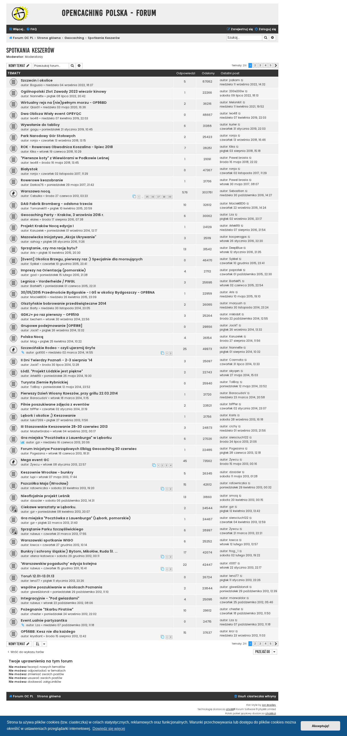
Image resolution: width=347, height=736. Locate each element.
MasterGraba (39, 431)
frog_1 (233, 551)
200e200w (236, 91)
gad (33, 275)
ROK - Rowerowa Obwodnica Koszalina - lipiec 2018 (67, 147)
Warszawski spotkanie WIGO (47, 540)
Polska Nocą (32, 336)
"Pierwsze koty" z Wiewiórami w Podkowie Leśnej (65, 158)
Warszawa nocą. (36, 191)
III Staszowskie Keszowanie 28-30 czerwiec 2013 (64, 426)
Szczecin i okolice (37, 80)
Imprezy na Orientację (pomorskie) (53, 270)
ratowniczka (39, 488)
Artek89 (234, 226)
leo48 (34, 118)
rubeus (35, 534)
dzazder (235, 472)
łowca (34, 545)
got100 (40, 352)
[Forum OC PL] (33, 13)
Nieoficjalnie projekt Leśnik (45, 496)
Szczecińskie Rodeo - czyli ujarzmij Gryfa (58, 347)
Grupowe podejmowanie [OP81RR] (51, 325)
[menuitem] (31, 29)
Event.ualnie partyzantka (44, 620)
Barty (34, 308)
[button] (276, 65)
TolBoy (35, 387)
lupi (32, 477)
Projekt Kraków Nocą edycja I (47, 226)
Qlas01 (35, 107)
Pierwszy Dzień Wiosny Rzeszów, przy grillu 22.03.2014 (69, 393)
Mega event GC (35, 459)
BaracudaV (38, 398)
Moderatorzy (34, 57)
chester (35, 614)
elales (34, 219)
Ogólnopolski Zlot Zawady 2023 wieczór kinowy (63, 91)
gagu (34, 129)
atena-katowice (42, 556)
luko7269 (36, 420)
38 (164, 196)
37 (158, 196)
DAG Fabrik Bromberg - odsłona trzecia (56, 203)
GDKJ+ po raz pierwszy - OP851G (50, 314)
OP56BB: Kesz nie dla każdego (48, 631)
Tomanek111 (38, 208)
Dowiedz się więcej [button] (109, 729)
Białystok (29, 169)
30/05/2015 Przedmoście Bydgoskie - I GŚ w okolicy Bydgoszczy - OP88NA (88, 292)
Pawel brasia (238, 158)
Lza (231, 214)
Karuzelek (37, 231)
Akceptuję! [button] (320, 726)
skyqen (234, 371)
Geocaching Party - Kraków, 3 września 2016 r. (62, 214)
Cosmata (236, 360)
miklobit (235, 314)
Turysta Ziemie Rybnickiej (44, 382)
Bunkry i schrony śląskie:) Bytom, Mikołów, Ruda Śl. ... (69, 551)
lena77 (35, 581)
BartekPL (36, 286)
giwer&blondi (39, 592)
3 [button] (260, 65)
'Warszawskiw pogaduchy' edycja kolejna (59, 563)
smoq (233, 496)
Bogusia (36, 85)
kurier (233, 124)
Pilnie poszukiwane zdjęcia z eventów (55, 404)
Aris (32, 253)
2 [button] (255, 65)
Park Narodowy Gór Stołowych (48, 135)
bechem (36, 319)
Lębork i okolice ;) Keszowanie (48, 415)
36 (152, 196)
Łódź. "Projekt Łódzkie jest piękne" (52, 371)
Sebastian (236, 191)
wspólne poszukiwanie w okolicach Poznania (61, 587)
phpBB (230, 709)
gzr (37, 442)
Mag (33, 341)
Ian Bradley (269, 705)
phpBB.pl (270, 713)
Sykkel (34, 264)
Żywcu (35, 464)
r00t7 (233, 563)
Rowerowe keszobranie (42, 180)
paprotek (235, 270)
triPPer (34, 409)
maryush (235, 303)
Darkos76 (37, 185)
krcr (231, 631)
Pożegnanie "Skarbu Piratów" (47, 609)
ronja (34, 140)
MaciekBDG (237, 203)
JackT (34, 330)
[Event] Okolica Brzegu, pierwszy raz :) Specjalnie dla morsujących (82, 259)
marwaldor (237, 598)
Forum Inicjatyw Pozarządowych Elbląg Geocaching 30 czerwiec (79, 448)
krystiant (36, 636)
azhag (35, 242)
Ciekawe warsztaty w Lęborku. (48, 507)
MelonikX (235, 102)
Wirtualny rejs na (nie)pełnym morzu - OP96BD (64, 102)
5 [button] (270, 65)
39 (169, 196)
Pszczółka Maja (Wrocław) (44, 483)
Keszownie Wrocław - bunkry (47, 472)
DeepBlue (235, 248)
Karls (232, 415)
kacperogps (238, 237)
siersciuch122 (238, 437)
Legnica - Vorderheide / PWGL (48, 281)
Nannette (36, 96)
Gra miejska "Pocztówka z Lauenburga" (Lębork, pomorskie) (76, 518)
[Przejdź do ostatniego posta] (242, 80)
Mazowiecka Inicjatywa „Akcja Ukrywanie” (58, 237)
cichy (233, 426)
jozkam (234, 80)
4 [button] (265, 65)
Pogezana (37, 453)
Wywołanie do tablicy (40, 124)
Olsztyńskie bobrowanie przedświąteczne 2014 (63, 303)
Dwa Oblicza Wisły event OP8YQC (51, 113)
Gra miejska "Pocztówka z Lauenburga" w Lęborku (66, 437)
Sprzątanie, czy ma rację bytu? (49, 248)
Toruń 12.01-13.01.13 (37, 576)
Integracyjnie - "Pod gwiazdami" (50, 598)
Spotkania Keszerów (30, 50)
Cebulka (36, 196)
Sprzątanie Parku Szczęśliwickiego (52, 529)
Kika (33, 152)
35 (147, 196)
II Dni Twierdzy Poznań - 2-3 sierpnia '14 (56, 360)
